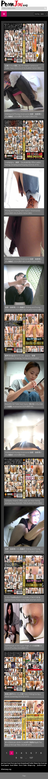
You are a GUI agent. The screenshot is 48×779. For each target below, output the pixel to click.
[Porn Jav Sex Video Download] (14, 3)
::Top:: (24, 776)
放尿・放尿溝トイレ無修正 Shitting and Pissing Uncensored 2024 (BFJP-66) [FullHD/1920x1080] (23, 308)
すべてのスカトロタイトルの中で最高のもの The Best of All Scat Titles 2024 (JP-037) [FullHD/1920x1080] (23, 743)
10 (21, 757)
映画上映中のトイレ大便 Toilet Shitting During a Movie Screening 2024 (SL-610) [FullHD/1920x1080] (23, 695)
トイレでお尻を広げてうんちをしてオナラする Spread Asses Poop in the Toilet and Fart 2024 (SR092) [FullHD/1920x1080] (23, 598)
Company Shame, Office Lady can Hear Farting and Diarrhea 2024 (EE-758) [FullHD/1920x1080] (23, 501)
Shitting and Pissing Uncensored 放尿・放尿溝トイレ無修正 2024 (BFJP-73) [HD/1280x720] (23, 115)
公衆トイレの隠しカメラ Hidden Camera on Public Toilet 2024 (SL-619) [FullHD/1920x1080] (23, 66)
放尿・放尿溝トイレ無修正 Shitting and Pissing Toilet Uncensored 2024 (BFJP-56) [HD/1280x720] (24, 550)
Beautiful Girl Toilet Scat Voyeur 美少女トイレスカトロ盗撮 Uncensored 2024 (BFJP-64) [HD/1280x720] (24, 405)
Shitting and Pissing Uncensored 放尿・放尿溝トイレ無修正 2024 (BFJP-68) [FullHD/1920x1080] (23, 260)
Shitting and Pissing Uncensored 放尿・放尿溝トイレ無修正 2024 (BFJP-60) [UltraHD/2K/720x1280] (23, 453)
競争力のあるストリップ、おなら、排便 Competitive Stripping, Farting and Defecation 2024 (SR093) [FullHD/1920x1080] (22, 356)
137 (31, 757)
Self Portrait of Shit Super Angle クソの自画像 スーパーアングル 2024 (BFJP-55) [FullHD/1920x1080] (23, 646)
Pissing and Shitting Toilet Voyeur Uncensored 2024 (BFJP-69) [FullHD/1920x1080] (22, 211)
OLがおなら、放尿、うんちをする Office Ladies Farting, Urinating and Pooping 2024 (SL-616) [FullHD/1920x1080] (23, 163)
